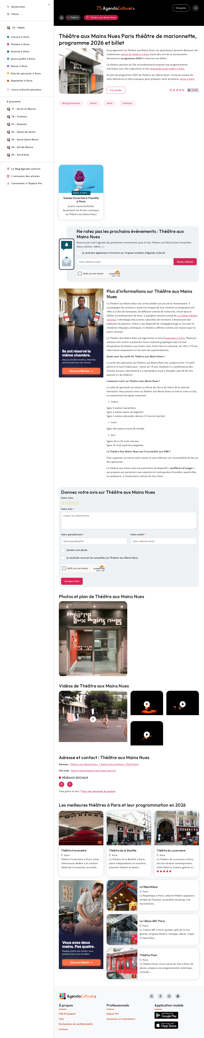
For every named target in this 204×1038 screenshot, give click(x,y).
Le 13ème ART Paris (152, 921)
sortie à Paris (187, 78)
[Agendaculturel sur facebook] (160, 996)
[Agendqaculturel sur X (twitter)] (151, 996)
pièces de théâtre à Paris (135, 54)
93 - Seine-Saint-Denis (25, 139)
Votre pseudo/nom (72, 534)
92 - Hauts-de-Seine (23, 131)
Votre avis (67, 508)
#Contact (127, 103)
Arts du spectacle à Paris (26, 73)
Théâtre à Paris (20, 44)
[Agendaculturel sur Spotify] (178, 996)
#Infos (93, 103)
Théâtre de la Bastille (122, 850)
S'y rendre (116, 90)
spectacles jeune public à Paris (167, 68)
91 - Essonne (19, 124)
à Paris (81, 199)
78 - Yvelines (19, 116)
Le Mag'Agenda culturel (23, 169)
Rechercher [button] (16, 7)
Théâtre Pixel (148, 955)
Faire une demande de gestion (98, 791)
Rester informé (185, 261)
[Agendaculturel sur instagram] (169, 996)
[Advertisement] (129, 134)
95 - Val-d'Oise (20, 154)
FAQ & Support (67, 1013)
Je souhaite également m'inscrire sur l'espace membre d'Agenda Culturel (123, 252)
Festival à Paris (20, 51)
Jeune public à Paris (23, 58)
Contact (63, 1029)
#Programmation (71, 103)
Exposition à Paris (21, 80)
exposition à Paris (175, 337)
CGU (61, 1018)
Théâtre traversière (73, 850)
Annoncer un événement (121, 1018)
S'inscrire (181, 7)
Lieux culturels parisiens (24, 89)
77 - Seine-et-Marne (23, 108)
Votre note (67, 497)
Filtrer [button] (13, 14)
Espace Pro (113, 1013)
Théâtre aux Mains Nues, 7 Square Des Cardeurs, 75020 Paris (104, 764)
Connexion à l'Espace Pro (24, 183)
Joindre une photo (77, 549)
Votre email (137, 534)
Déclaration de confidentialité (76, 1023)
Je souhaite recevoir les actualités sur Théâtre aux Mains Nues (102, 557)
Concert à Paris (20, 36)
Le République (149, 887)
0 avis (195, 90)
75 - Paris (18, 27)
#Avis (110, 103)
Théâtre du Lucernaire (171, 850)
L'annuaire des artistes (23, 176)
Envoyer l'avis (72, 581)
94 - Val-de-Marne (22, 147)
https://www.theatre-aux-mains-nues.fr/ (93, 770)
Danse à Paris (19, 66)
